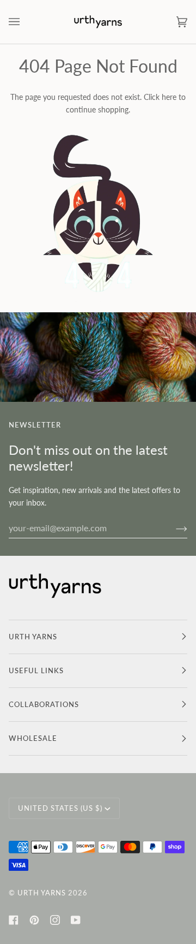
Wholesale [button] (33, 738)
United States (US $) (60, 808)
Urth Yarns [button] (33, 636)
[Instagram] (55, 920)
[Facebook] (14, 920)
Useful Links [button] (36, 670)
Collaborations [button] (44, 704)
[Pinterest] (34, 920)
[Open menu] (25, 22)
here (169, 97)
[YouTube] (76, 920)
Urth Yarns (41, 892)
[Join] (172, 528)
